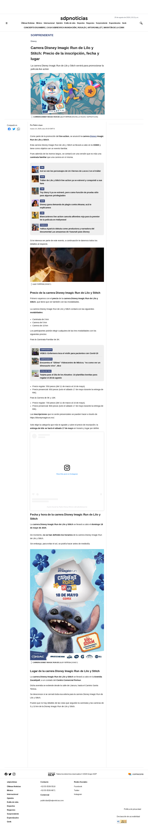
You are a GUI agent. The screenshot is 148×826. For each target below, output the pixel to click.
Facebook (78, 786)
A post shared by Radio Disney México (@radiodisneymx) (67, 507)
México (39, 23)
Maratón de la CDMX (114, 28)
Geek (124, 23)
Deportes (81, 23)
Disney (34, 41)
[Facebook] (9, 129)
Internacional (49, 23)
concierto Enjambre (34, 28)
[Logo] (74, 18)
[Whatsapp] (18, 129)
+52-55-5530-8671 (47, 790)
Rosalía (82, 28)
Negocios (90, 23)
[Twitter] (14, 129)
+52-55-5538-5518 (47, 786)
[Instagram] (14, 774)
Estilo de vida (69, 23)
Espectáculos (114, 23)
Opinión (59, 23)
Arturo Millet (95, 28)
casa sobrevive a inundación (61, 28)
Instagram (78, 794)
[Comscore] (135, 774)
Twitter (76, 790)
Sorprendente (101, 23)
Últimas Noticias (28, 23)
